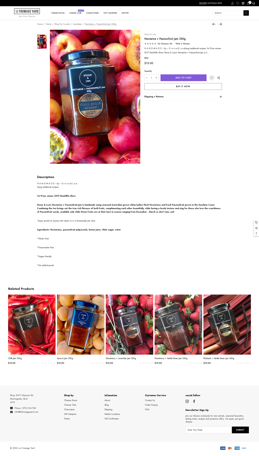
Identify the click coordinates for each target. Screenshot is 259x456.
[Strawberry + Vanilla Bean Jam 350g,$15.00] (178, 325)
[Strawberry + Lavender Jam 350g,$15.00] (129, 325)
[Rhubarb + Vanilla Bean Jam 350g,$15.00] (227, 325)
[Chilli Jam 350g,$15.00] (32, 325)
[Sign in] (232, 3)
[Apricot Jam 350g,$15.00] (80, 325)
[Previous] (214, 24)
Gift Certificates (112, 418)
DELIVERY (203, 3)
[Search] (246, 13)
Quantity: (148, 71)
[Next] (219, 24)
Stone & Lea (150, 34)
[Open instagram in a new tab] (187, 401)
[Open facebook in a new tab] (193, 401)
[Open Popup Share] (218, 77)
